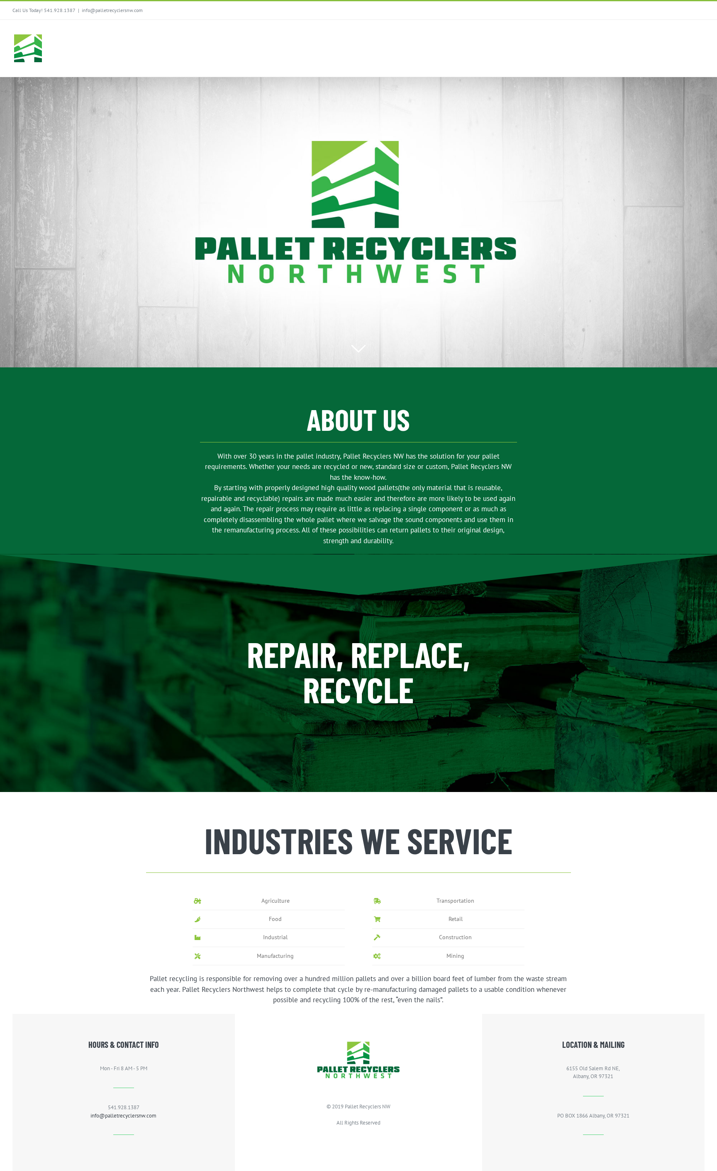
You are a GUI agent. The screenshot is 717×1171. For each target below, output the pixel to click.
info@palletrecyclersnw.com (112, 10)
